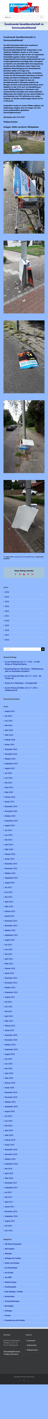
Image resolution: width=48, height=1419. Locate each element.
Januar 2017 (9, 1207)
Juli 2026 (8, 716)
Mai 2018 (8, 1168)
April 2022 (9, 959)
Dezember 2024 (11, 806)
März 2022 (9, 964)
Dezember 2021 (11, 978)
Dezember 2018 (11, 1149)
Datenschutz (31, 1345)
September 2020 (11, 1049)
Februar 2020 (10, 1083)
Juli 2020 (8, 1059)
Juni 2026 (8, 721)
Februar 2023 (10, 911)
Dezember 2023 (11, 864)
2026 (7, 592)
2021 (7, 616)
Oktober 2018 (10, 1159)
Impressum (31, 1340)
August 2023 (10, 883)
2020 (7, 621)
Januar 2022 (9, 973)
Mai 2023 (8, 897)
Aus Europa (9, 1272)
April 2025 (9, 787)
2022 (7, 611)
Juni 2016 (8, 1230)
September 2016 (11, 1216)
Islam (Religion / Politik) (14, 1292)
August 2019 (10, 1111)
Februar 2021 (10, 1026)
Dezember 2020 (11, 1035)
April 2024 (9, 844)
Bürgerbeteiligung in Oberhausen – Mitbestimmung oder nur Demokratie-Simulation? (24, 670)
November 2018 (11, 1154)
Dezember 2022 (11, 921)
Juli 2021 (8, 1002)
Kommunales (18, 557)
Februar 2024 (10, 854)
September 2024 (11, 821)
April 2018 (9, 1173)
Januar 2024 (9, 859)
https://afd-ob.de (12, 1354)
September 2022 (11, 935)
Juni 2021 (8, 1006)
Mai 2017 (8, 1197)
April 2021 (9, 1016)
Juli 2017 (8, 1192)
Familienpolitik (10, 1287)
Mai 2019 (8, 1126)
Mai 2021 (8, 1011)
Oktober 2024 (10, 816)
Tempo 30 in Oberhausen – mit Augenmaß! (21, 683)
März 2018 (9, 1178)
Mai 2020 (8, 1068)
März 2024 (9, 849)
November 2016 (11, 1211)
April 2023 (9, 902)
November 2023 (11, 868)
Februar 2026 (10, 740)
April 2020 (9, 1073)
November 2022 (11, 925)
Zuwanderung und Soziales (15, 1320)
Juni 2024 (8, 835)
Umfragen (8, 1311)
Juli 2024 (8, 830)
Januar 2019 (9, 1145)
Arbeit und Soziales (12, 1263)
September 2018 (11, 1164)
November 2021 (11, 983)
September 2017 (11, 1187)
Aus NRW (8, 1277)
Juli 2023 (8, 887)
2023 (7, 606)
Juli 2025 (8, 773)
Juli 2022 (8, 945)
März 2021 (9, 1021)
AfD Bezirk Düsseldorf (13, 1244)
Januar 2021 (9, 1030)
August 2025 (10, 768)
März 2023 (9, 906)
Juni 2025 (8, 778)
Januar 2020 (9, 1087)
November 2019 (11, 1097)
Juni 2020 (8, 1064)
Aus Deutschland (11, 1268)
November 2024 (11, 811)
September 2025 (11, 763)
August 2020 (10, 1054)
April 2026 (9, 730)
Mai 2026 (8, 725)
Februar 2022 (10, 968)
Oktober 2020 (10, 1045)
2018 (7, 630)
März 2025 (9, 792)
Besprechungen (10, 1282)
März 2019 (9, 1135)
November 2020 (11, 1040)
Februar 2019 (10, 1140)
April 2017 (9, 1202)
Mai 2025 (8, 783)
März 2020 (9, 1078)
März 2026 (9, 735)
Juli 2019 (8, 1116)
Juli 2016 (8, 1226)
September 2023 (11, 878)
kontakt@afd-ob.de (13, 1351)
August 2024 (10, 825)
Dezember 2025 (11, 749)
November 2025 (11, 754)
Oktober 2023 (10, 873)
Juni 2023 (8, 892)
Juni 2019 (8, 1121)
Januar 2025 (9, 802)
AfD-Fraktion (9, 1249)
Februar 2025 (10, 797)
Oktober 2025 (10, 759)
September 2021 (11, 992)
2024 (7, 601)
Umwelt (8, 1315)
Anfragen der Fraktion (13, 1258)
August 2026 (10, 711)
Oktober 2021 (10, 987)
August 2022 (10, 940)
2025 (7, 597)
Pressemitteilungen (29, 557)
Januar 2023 (9, 916)
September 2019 (11, 1106)
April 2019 (9, 1130)
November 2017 (11, 1183)
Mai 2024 (8, 840)
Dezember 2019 (11, 1092)
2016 (7, 640)
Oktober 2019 (10, 1102)
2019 (7, 625)
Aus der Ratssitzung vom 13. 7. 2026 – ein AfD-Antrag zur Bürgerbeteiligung (22, 663)
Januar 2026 (9, 744)
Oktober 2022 (10, 930)
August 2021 (10, 997)
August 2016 (10, 1221)
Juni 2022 (8, 949)
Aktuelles (8, 1253)
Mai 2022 (8, 954)
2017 (7, 635)
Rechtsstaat (9, 1306)
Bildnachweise (32, 1350)
